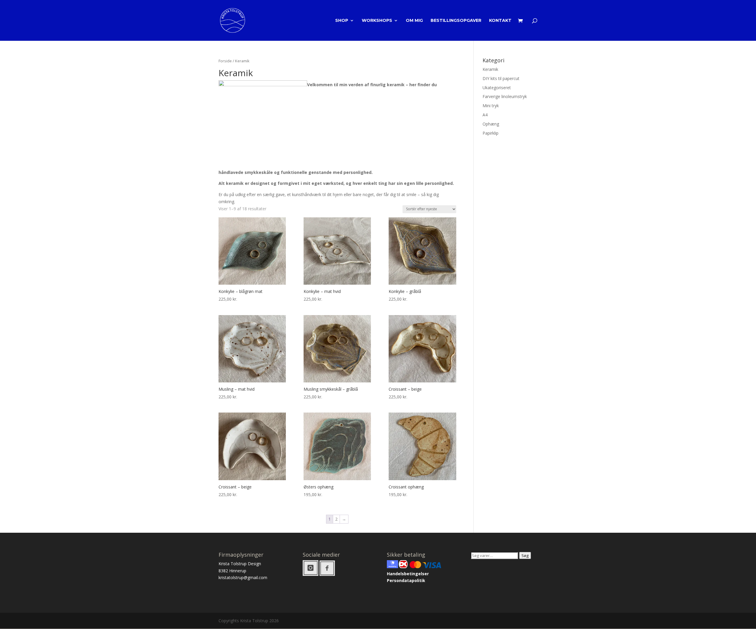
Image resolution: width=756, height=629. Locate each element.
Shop (341, 20)
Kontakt (500, 20)
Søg (525, 555)
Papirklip (490, 133)
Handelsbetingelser (408, 573)
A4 (485, 115)
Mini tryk (491, 105)
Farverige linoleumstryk (505, 96)
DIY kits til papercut (501, 78)
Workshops (377, 20)
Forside (225, 60)
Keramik (490, 69)
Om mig (414, 20)
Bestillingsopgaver (456, 20)
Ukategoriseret (497, 87)
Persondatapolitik (406, 580)
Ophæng (491, 124)
